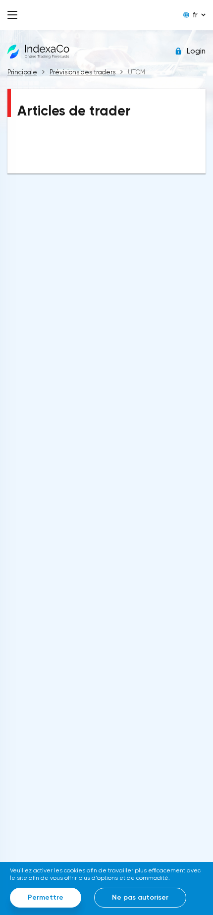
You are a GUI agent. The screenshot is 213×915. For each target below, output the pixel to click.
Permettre (45, 897)
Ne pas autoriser (140, 897)
